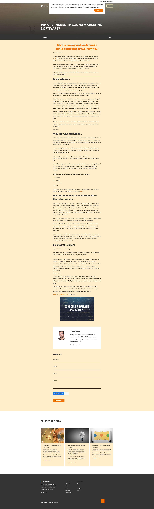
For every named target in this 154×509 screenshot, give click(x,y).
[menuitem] (103, 1)
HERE (54, 58)
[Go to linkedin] (79, 344)
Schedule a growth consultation (60, 294)
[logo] (45, 481)
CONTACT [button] (110, 6)
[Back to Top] (102, 501)
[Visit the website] (73, 344)
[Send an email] (71, 344)
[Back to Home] (47, 6)
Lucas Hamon (44, 21)
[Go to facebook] (76, 344)
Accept (98, 10)
